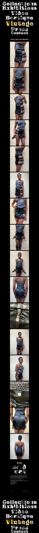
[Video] (19, 13)
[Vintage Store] (19, 24)
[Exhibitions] (19, 8)
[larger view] (19, 55)
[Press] (19, 29)
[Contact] (19, 33)
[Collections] (19, 4)
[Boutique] (19, 18)
